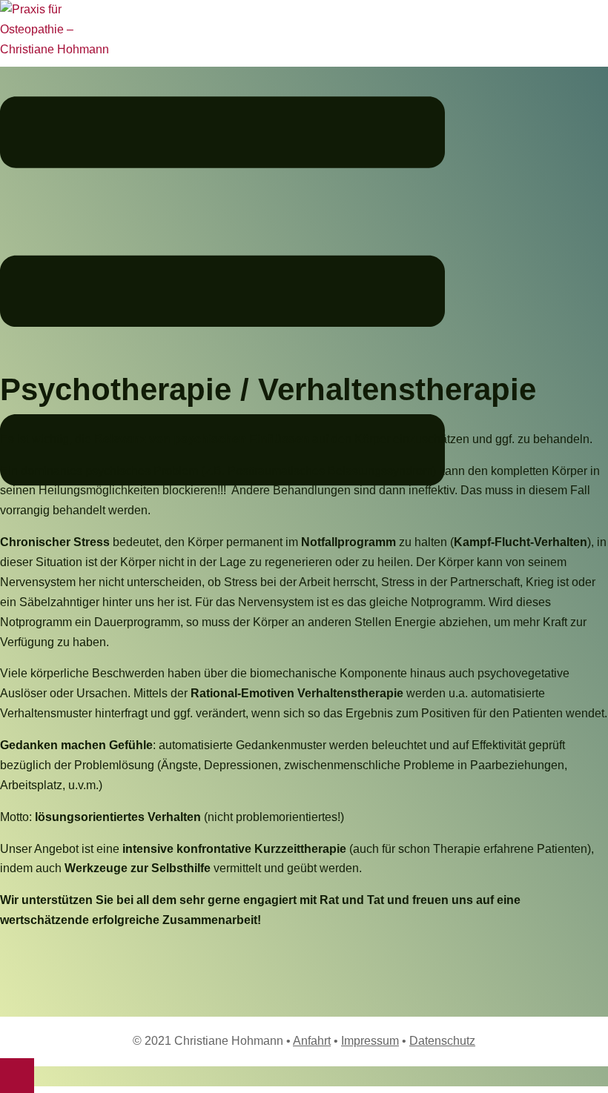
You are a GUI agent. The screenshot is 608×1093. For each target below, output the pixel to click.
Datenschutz (442, 1040)
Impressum (370, 1040)
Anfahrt (312, 1040)
